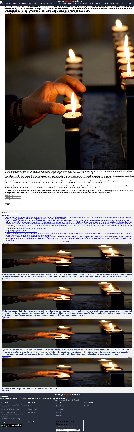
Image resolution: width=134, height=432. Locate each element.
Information (4, 402)
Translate (31, 422)
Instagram (60, 409)
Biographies (32, 412)
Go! (21, 214)
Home (30, 406)
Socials (58, 402)
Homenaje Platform (68, 1)
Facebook (60, 406)
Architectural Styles (18, 13)
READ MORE (67, 241)
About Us (87, 406)
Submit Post (32, 409)
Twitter (60, 412)
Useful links (32, 402)
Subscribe (76, 429)
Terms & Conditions (7, 409)
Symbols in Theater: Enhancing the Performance (21, 232)
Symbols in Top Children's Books (16, 230)
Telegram (61, 415)
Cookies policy (10, 412)
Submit (7, 204)
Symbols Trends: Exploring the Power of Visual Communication (25, 228)
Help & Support (89, 402)
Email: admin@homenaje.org (10, 419)
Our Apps (3, 422)
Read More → (6, 278)
